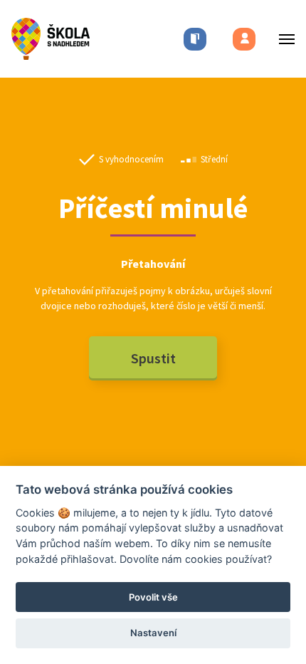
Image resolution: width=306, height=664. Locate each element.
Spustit (153, 358)
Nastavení (153, 632)
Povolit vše (153, 597)
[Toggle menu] (282, 38)
